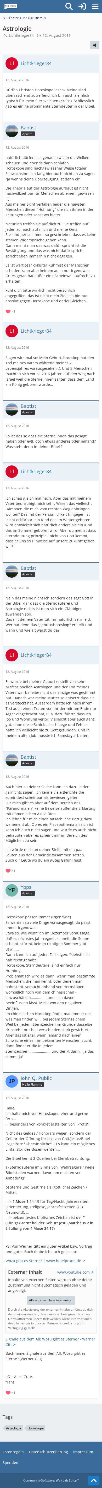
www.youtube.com (73, 1272)
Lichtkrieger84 (21, 35)
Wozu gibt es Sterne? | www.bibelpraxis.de (43, 1260)
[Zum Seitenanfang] (93, 1480)
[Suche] (69, 6)
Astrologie (13, 1428)
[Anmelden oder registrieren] (82, 6)
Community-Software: (51, 1480)
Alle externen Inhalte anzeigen (51, 1300)
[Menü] (95, 6)
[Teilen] (94, 45)
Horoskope (35, 1428)
